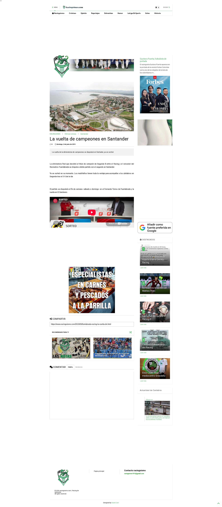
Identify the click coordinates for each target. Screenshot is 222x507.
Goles (147, 13)
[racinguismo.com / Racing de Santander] (72, 8)
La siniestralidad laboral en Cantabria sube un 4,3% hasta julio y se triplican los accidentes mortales (158, 417)
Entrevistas (108, 13)
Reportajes (95, 13)
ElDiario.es (149, 400)
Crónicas (72, 13)
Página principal (99, 471)
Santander (84, 134)
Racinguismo (59, 13)
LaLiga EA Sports (134, 13)
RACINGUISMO (55, 134)
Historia (157, 13)
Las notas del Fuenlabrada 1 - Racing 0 (70, 353)
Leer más (143, 268)
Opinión (84, 13)
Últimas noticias (70, 134)
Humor (120, 13)
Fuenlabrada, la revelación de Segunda (112, 353)
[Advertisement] (111, 35)
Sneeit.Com (115, 503)
